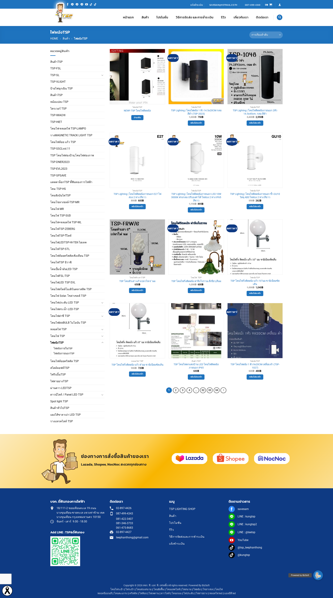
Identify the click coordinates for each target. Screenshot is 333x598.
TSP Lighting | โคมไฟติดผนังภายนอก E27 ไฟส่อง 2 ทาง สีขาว (137, 196)
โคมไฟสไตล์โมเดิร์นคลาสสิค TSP (71, 289)
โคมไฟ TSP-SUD (60, 215)
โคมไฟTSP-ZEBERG (62, 229)
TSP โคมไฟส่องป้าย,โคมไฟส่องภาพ (72, 155)
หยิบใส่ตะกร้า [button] (196, 122)
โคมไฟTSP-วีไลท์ (60, 235)
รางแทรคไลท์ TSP (61, 421)
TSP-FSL (55, 68)
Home (54, 38)
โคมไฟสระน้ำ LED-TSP (64, 309)
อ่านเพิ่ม (137, 117)
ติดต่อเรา (262, 17)
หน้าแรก (128, 17)
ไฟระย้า (130, 589)
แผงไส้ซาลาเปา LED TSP (65, 414)
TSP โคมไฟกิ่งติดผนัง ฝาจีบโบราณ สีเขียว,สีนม (196, 281)
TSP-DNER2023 (60, 162)
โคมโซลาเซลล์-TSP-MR (64, 202)
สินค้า (145, 17)
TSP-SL (54, 75)
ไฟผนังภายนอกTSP (64, 353)
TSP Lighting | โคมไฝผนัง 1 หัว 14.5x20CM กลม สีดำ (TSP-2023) (196, 112)
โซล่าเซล (208, 589)
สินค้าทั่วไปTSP (59, 408)
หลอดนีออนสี (104, 593)
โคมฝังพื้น (158, 589)
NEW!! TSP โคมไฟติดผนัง (137, 110)
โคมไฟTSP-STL (60, 249)
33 (209, 390)
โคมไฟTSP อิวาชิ (61, 262)
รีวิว (223, 17)
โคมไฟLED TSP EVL (62, 282)
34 (216, 390)
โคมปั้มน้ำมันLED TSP (64, 269)
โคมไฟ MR (57, 209)
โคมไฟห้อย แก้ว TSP (63, 142)
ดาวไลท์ (165, 593)
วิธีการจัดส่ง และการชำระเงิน (194, 17)
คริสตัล (133, 593)
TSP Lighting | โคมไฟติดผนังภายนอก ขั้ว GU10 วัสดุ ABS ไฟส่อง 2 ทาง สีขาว (255, 196)
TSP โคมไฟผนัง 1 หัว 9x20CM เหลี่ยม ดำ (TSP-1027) (255, 366)
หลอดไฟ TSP (58, 329)
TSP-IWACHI (57, 115)
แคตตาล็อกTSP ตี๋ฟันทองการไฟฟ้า (71, 182)
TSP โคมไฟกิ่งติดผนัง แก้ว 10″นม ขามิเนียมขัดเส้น (255, 282)
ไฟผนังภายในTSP (63, 348)
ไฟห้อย (143, 593)
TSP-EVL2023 (58, 168)
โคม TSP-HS (58, 188)
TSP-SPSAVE (58, 175)
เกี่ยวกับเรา (241, 17)
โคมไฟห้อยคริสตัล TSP (64, 361)
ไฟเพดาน (154, 593)
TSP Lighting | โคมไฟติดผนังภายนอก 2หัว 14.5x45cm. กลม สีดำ (255, 112)
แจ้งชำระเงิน (196, 5)
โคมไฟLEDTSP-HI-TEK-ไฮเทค (68, 242)
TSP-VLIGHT (58, 81)
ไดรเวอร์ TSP (58, 108)
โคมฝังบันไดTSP (60, 195)
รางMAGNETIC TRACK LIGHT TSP (71, 135)
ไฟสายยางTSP (59, 381)
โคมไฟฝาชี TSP (60, 316)
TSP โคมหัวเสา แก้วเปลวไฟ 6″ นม (137, 281)
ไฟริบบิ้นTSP (58, 374)
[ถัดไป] (223, 390)
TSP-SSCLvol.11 (60, 148)
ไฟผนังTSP (57, 342)
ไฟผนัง (197, 589)
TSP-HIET (56, 122)
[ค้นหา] (279, 17)
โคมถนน (176, 593)
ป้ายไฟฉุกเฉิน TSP (61, 88)
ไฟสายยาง (201, 593)
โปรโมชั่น (162, 17)
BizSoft (206, 585)
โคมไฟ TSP (57, 336)
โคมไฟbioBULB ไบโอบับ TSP (68, 322)
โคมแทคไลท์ (173, 589)
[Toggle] (102, 75)
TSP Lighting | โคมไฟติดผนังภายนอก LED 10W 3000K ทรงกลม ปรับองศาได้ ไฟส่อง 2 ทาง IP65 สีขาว (196, 197)
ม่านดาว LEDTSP (60, 388)
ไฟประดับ (188, 593)
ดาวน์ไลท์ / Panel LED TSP (66, 394)
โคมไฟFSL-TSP (60, 276)
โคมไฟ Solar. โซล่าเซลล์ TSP (68, 295)
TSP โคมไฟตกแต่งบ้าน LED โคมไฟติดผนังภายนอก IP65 (196, 366)
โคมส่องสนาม (143, 589)
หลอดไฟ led (215, 593)
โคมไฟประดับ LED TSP (64, 302)
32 (203, 390)
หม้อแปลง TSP (59, 101)
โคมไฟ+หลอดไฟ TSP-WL (66, 222)
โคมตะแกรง (120, 593)
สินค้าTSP (56, 61)
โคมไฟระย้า (116, 589)
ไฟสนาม (186, 589)
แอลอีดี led (230, 593)
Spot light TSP (59, 401)
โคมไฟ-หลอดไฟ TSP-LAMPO (68, 128)
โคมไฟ (219, 589)
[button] (268, 5)
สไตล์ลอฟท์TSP (59, 368)
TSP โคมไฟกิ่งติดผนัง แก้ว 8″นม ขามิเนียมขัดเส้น (137, 364)
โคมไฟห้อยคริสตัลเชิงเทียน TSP (69, 255)
